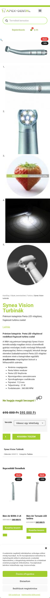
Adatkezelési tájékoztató (30, 595)
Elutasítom (25, 581)
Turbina (30, 296)
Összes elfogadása (25, 574)
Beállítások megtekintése (25, 588)
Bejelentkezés (18, 30)
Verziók (8, 422)
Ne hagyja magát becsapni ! (19, 400)
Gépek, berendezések (18, 296)
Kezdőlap (6, 296)
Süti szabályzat (14, 595)
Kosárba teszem (26, 436)
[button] (46, 548)
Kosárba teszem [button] (13, 528)
